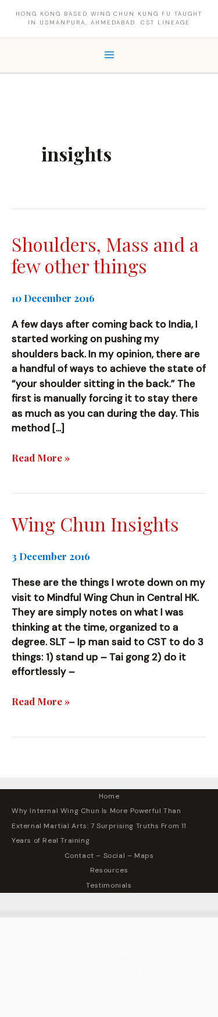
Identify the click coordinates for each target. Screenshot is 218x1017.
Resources (109, 870)
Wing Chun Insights (95, 523)
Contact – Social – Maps (109, 855)
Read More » (41, 458)
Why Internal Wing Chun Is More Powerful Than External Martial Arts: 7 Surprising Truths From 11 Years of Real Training (99, 825)
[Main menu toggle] (109, 55)
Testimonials (108, 885)
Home (109, 796)
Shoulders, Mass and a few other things (105, 254)
